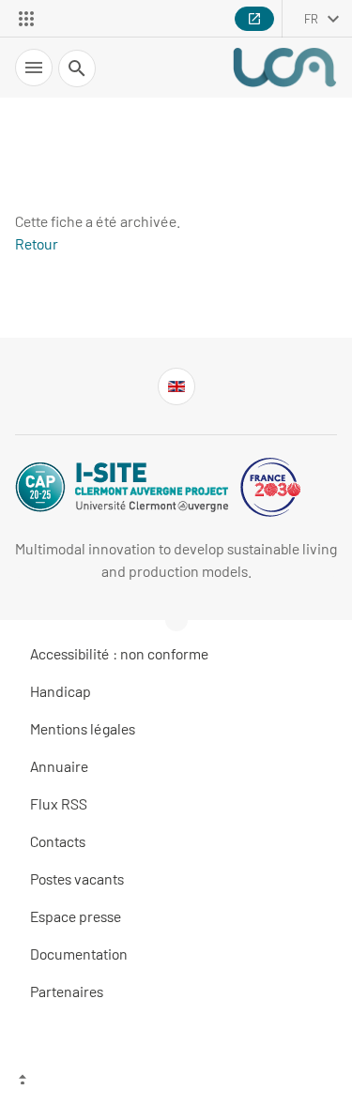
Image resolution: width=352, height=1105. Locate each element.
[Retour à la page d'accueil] (284, 67)
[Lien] (176, 386)
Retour (36, 243)
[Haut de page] (176, 1081)
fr (311, 18)
